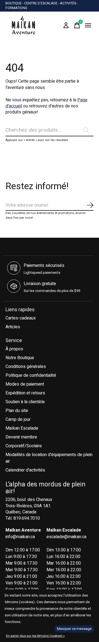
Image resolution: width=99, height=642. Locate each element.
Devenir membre (21, 437)
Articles (13, 327)
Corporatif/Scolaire (24, 446)
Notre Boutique (20, 357)
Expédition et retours (25, 393)
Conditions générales (26, 366)
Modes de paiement (25, 384)
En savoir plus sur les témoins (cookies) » (35, 635)
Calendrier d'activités (25, 470)
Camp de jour (18, 419)
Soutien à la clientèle (25, 402)
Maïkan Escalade (22, 428)
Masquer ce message (74, 629)
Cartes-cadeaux (21, 318)
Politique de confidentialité (31, 375)
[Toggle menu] (88, 25)
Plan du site (17, 410)
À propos (14, 349)
